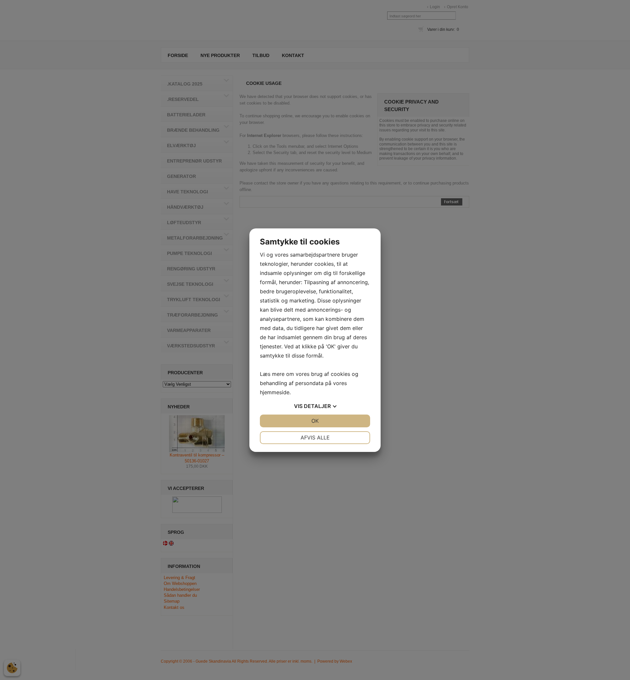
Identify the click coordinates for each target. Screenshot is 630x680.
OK (315, 421)
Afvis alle (315, 437)
